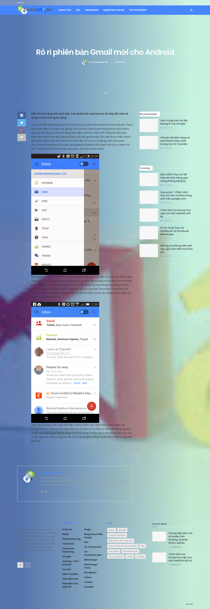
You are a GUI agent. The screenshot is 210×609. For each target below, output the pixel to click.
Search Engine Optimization (123, 546)
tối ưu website (116, 556)
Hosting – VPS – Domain (71, 563)
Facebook (68, 543)
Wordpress (90, 572)
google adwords (117, 535)
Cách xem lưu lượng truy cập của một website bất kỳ (175, 213)
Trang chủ (64, 10)
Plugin (87, 529)
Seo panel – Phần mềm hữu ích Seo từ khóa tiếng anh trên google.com (176, 195)
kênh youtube (70, 574)
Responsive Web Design (93, 536)
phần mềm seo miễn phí (121, 540)
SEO (78, 10)
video (130, 556)
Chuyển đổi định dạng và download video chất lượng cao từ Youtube (175, 141)
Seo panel (114, 551)
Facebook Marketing (68, 550)
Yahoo (87, 577)
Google (66, 556)
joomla (66, 569)
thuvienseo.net (100, 62)
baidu (112, 530)
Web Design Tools (90, 566)
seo (143, 546)
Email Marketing (71, 538)
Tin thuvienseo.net (93, 553)
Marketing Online (113, 10)
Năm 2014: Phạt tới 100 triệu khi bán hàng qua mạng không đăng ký (174, 178)
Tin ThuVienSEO (138, 10)
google (122, 530)
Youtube (89, 586)
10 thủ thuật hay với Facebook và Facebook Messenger (174, 231)
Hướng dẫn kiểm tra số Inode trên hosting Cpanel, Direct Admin (180, 538)
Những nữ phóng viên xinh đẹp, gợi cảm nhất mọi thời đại (176, 249)
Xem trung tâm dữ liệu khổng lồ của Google (174, 122)
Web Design (91, 10)
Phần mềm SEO (70, 578)
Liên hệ (20, 2)
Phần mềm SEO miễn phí (70, 585)
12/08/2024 (120, 62)
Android (66, 529)
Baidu (65, 534)
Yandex (88, 582)
